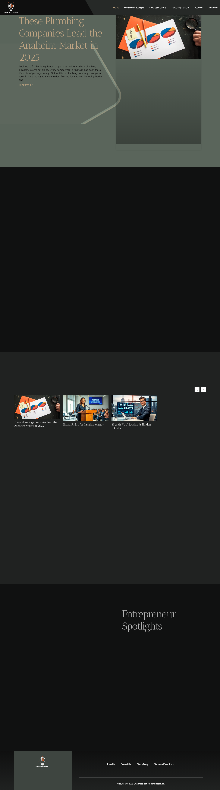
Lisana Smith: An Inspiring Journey (83, 424)
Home (116, 7)
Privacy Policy (142, 764)
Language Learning (157, 7)
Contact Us (213, 7)
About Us (198, 7)
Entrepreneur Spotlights (134, 7)
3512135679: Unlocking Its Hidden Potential (131, 426)
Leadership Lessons (180, 7)
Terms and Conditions (163, 764)
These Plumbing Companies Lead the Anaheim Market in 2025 (60, 39)
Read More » (26, 85)
